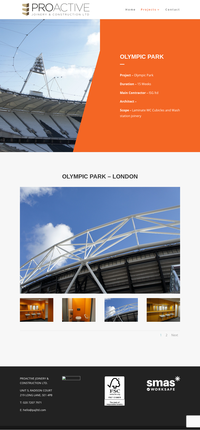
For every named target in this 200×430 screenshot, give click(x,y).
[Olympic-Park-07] (121, 321)
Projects (148, 9)
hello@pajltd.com (34, 410)
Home (130, 9)
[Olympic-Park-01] (36, 321)
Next (174, 335)
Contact (172, 9)
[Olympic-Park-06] (163, 321)
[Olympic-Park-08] (79, 321)
